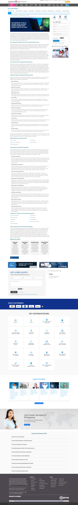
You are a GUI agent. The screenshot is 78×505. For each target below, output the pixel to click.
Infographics (42, 488)
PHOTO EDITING (54, 5)
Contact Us (34, 489)
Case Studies (60, 0)
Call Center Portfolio (31, 333)
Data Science (54, 485)
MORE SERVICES (67, 5)
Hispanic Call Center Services (47, 355)
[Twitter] (64, 498)
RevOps (44, 4)
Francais (17, 488)
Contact (67, 1)
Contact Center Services (15, 243)
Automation (62, 485)
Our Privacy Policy (62, 40)
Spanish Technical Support (31, 366)
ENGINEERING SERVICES (16, 5)
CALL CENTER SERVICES (11, 5)
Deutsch (23, 488)
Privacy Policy (15, 493)
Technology (42, 485)
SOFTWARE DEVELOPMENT (21, 5)
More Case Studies (38, 403)
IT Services (62, 480)
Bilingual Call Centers (31, 355)
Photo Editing (54, 483)
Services (43, 0)
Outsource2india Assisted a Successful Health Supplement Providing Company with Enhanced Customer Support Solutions (64, 393)
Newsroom (64, 0)
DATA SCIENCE (58, 5)
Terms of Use (20, 493)
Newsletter (33, 485)
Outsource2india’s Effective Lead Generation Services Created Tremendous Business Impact (44, 392)
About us (16, 322)
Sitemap (33, 488)
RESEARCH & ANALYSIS (61, 5)
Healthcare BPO (62, 483)
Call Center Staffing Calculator (46, 322)
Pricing (31, 322)
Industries (47, 0)
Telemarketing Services (35, 242)
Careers (33, 483)
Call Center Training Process (46, 344)
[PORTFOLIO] (60, 17)
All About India (42, 486)
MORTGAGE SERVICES (36, 5)
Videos (33, 480)
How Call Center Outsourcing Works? (15, 333)
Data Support (54, 480)
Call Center (53, 486)
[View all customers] (42, 306)
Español (20, 488)
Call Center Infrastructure (62, 333)
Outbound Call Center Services (44, 243)
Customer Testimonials (47, 333)
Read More (27, 424)
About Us (51, 0)
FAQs (33, 486)
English (14, 488)
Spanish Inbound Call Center (62, 355)
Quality (62, 322)
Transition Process (15, 344)
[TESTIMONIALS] (65, 17)
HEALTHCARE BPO (31, 5)
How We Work (55, 0)
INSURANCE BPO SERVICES (50, 5)
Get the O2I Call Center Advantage (62, 344)
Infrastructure (42, 480)
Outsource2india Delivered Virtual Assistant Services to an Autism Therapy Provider (34, 392)
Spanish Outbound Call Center (16, 366)
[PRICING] (54, 17)
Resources (68, 0)
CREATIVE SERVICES (40, 5)
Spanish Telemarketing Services (47, 366)
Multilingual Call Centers (16, 355)
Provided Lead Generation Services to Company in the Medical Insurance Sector (54, 392)
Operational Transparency (31, 344)
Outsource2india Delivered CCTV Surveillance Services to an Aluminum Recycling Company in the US (24, 392)
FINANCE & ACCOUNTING (26, 5)
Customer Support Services (25, 243)
